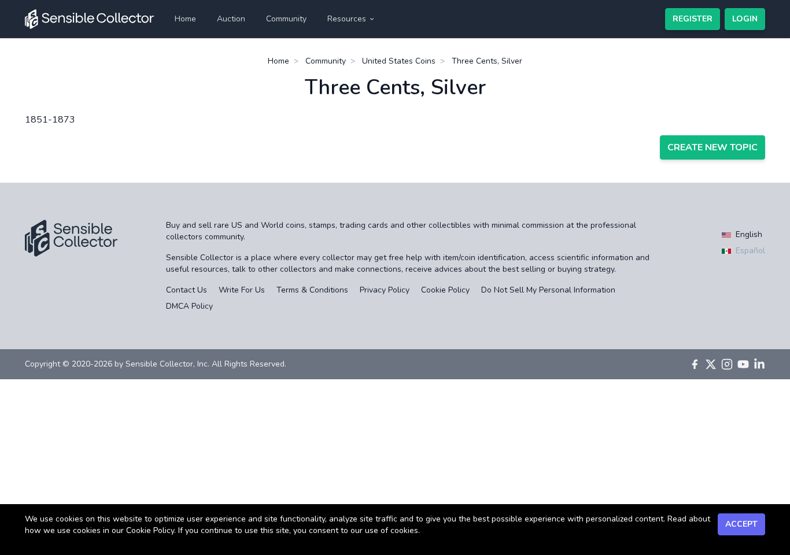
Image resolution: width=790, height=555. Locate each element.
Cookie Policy (445, 289)
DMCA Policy (189, 306)
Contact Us (186, 289)
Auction (231, 18)
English (747, 234)
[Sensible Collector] (89, 19)
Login (745, 18)
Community (286, 18)
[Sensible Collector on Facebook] (694, 364)
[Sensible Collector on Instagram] (727, 364)
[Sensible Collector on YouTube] (743, 364)
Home (185, 18)
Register (693, 18)
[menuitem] (185, 19)
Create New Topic (712, 147)
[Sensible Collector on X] (711, 364)
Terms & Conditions (312, 289)
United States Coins (398, 61)
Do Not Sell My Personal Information (548, 289)
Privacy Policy (384, 289)
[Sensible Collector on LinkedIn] (759, 364)
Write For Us (242, 289)
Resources (346, 18)
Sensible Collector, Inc (166, 363)
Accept (741, 524)
